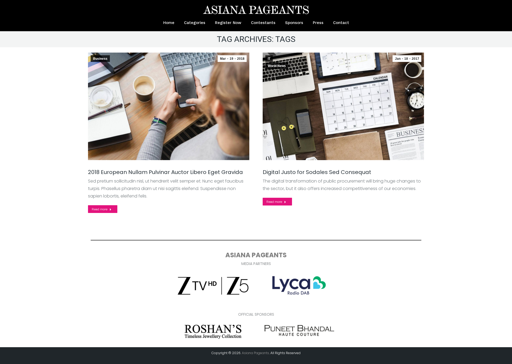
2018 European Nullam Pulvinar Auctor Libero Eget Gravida (165, 172)
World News (277, 66)
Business (100, 59)
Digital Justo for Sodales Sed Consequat (317, 172)
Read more (99, 209)
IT (269, 59)
